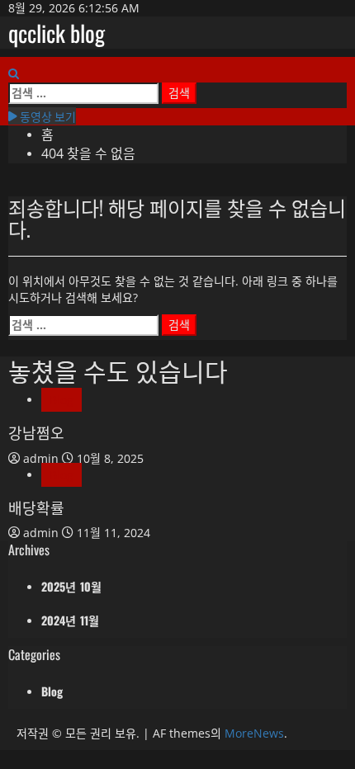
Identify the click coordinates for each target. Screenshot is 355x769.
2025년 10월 (71, 586)
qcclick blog (56, 33)
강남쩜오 (36, 432)
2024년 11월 (70, 620)
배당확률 (36, 507)
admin (42, 458)
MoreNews (254, 733)
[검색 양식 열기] (13, 74)
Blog (61, 400)
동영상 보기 (46, 116)
